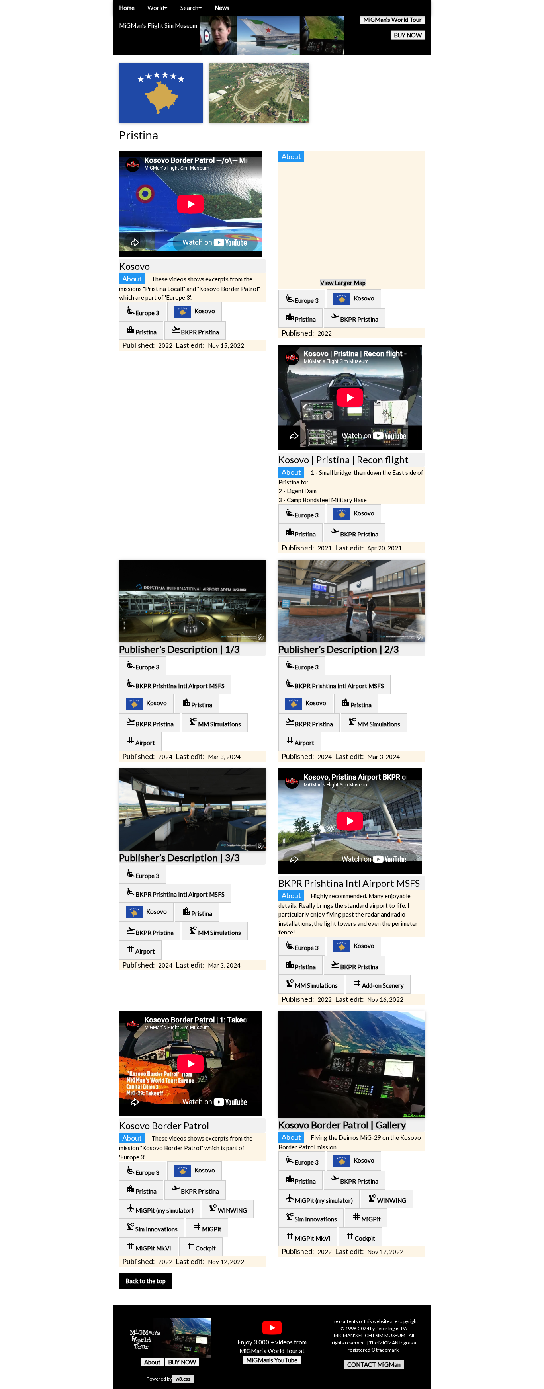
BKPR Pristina (195, 330)
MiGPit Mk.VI (148, 1246)
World (155, 7)
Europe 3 (142, 311)
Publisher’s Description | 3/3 (179, 857)
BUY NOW (408, 35)
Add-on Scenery (378, 983)
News (222, 7)
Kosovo (203, 310)
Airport (140, 740)
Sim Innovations (152, 1227)
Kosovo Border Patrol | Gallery (342, 1124)
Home (127, 7)
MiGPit (206, 1227)
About (152, 1362)
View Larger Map (343, 282)
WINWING (227, 1208)
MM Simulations (214, 722)
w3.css (183, 1379)
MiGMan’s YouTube (271, 1360)
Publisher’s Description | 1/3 (179, 649)
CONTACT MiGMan (374, 1364)
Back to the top (145, 1280)
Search (189, 7)
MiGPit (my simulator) (160, 1208)
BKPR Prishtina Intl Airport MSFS (175, 684)
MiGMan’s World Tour (392, 19)
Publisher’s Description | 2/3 (338, 649)
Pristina (141, 330)
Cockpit (201, 1246)
